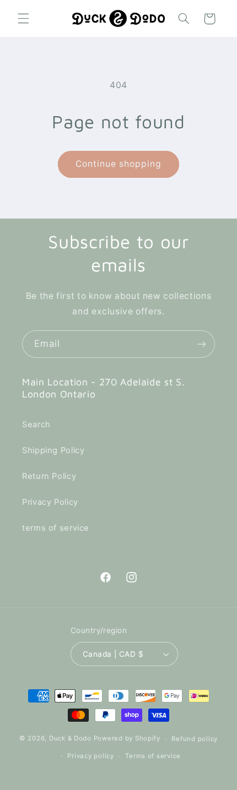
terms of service (55, 528)
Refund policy (194, 739)
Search (36, 424)
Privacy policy (90, 756)
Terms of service (153, 756)
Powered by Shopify (127, 739)
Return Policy (49, 476)
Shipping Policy (53, 450)
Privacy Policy (50, 502)
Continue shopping (119, 164)
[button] (23, 18)
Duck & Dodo (70, 739)
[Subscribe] (201, 343)
